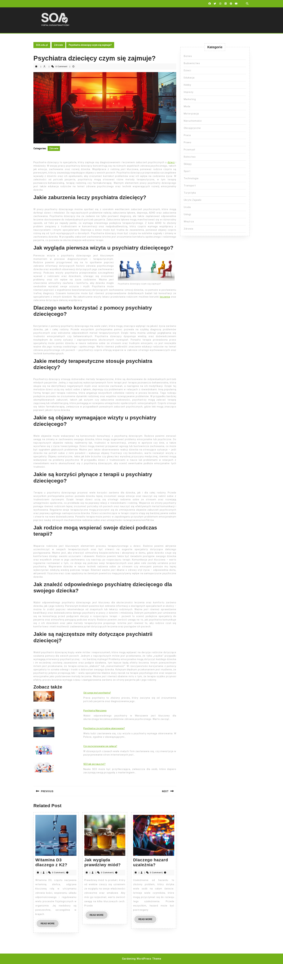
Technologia (191, 178)
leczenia (165, 296)
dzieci (171, 162)
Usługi (187, 214)
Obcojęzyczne (192, 128)
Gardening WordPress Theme (141, 958)
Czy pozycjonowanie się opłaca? (100, 746)
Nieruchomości (193, 121)
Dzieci (187, 70)
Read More (50, 924)
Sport (187, 171)
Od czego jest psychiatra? (97, 692)
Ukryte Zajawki (192, 200)
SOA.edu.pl (42, 45)
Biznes (188, 56)
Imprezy (188, 92)
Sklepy (188, 164)
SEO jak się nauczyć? (94, 764)
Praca (187, 135)
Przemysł (189, 149)
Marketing (190, 99)
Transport (190, 185)
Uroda (187, 207)
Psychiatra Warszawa (94, 710)
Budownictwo (192, 63)
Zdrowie (58, 45)
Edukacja (189, 77)
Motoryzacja (191, 113)
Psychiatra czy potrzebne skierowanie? (104, 728)
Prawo (187, 142)
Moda (187, 106)
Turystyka (190, 192)
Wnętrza (189, 221)
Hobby (187, 85)
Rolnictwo (190, 156)
